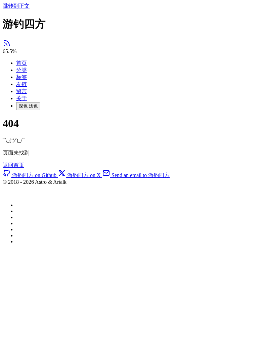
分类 (21, 70)
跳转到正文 (16, 6)
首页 (21, 63)
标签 (21, 77)
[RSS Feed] (7, 45)
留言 (21, 91)
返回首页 (13, 165)
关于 (21, 98)
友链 (21, 84)
